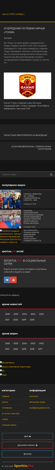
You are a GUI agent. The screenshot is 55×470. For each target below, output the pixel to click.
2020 (15, 319)
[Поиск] (51, 174)
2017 (40, 349)
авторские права (37, 402)
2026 (7, 314)
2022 (41, 314)
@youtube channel (26, 445)
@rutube (27, 454)
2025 (16, 314)
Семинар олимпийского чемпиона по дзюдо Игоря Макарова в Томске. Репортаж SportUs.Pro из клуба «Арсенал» (33, 217)
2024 (24, 314)
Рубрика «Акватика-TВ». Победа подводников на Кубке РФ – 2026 (33, 197)
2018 (32, 319)
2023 (33, 314)
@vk (26, 436)
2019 (24, 319)
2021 (7, 319)
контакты (33, 396)
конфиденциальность (39, 408)
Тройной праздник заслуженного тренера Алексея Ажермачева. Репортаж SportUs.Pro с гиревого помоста (33, 234)
